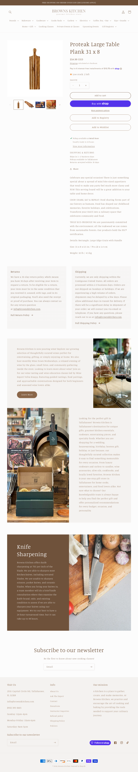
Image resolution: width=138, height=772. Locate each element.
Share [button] (76, 169)
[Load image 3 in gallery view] (40, 104)
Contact (53, 701)
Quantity (73, 80)
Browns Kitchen (64, 766)
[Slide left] (10, 105)
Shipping (73, 63)
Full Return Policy (20, 315)
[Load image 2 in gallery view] (29, 104)
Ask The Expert (57, 696)
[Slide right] (60, 105)
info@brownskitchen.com (26, 309)
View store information (84, 146)
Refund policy (56, 716)
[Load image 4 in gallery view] (51, 104)
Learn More (27, 394)
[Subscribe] (91, 666)
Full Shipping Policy (86, 323)
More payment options (100, 110)
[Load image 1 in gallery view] (18, 104)
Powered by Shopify (78, 766)
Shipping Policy (57, 721)
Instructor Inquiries (59, 711)
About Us (54, 691)
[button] (10, 12)
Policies (53, 726)
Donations (55, 706)
